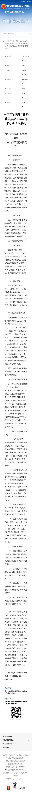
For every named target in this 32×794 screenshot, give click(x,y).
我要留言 (27, 755)
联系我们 (19, 755)
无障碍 (23, 1)
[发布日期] (8, 102)
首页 (17, 41)
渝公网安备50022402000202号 (16, 770)
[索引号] (8, 56)
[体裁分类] (8, 70)
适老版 (29, 1)
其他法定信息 (15, 43)
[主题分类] (8, 65)
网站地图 (4, 755)
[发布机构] (8, 79)
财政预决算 (13, 46)
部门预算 (21, 46)
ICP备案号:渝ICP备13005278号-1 (15, 767)
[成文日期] (8, 93)
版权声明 (12, 755)
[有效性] (8, 88)
